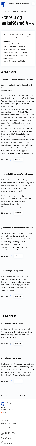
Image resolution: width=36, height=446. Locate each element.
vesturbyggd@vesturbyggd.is (8, 423)
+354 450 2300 (5, 420)
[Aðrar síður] (33, 3)
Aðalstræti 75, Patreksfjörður (8, 409)
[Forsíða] (3, 4)
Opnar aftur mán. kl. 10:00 (8, 416)
